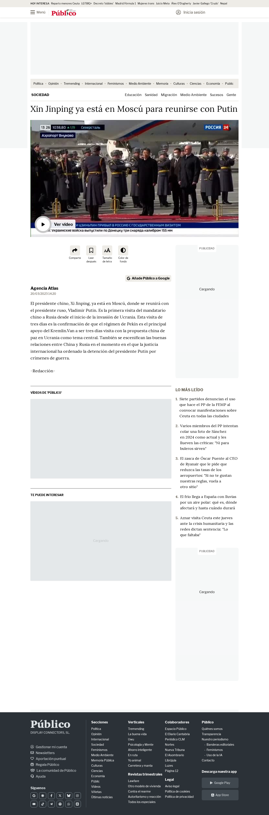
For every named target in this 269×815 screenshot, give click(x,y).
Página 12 (171, 771)
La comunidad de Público (56, 771)
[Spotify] (60, 804)
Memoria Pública (102, 760)
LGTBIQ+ (86, 3)
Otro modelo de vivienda (144, 786)
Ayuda (40, 776)
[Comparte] (75, 250)
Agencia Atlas (44, 288)
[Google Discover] (42, 795)
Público (50, 725)
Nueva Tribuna (175, 750)
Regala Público (47, 765)
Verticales (136, 722)
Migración (169, 95)
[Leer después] (91, 250)
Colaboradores (177, 722)
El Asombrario (174, 755)
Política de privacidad (179, 796)
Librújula (170, 760)
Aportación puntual (50, 759)
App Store (222, 795)
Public (229, 83)
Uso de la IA (214, 755)
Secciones (99, 722)
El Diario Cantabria (177, 734)
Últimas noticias (102, 797)
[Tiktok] (42, 804)
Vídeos (95, 786)
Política (38, 83)
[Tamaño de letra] (107, 250)
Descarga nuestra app (219, 772)
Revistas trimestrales (145, 774)
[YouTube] (33, 804)
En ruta (133, 755)
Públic (95, 781)
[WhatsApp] (68, 804)
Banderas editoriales (220, 744)
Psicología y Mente (140, 744)
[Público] (63, 12)
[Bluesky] (68, 795)
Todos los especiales (142, 802)
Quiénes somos (212, 729)
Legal (169, 780)
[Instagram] (77, 795)
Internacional (94, 83)
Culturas (179, 83)
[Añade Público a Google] (33, 795)
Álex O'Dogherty (181, 3)
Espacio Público (175, 729)
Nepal (223, 3)
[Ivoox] (77, 804)
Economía (213, 83)
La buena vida (137, 734)
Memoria (162, 83)
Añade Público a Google (151, 278)
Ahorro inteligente (140, 750)
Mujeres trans (146, 3)
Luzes (169, 765)
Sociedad (40, 95)
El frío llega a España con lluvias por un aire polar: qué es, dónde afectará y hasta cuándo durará (208, 502)
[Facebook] (51, 795)
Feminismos (116, 83)
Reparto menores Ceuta (65, 3)
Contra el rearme (139, 791)
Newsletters (45, 753)
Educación (133, 95)
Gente (231, 95)
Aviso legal (172, 786)
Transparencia (211, 734)
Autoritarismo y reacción (144, 796)
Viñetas (96, 792)
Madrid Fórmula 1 (125, 3)
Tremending (72, 83)
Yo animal (134, 760)
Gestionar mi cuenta (51, 747)
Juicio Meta (163, 3)
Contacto (208, 760)
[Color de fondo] (123, 250)
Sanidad (151, 95)
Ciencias (195, 83)
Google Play (222, 783)
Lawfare (133, 781)
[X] (60, 795)
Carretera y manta (140, 765)
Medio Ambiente (140, 83)
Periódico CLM (175, 739)
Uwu (131, 739)
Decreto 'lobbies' (104, 3)
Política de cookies (177, 791)
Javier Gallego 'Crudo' (206, 3)
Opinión (53, 83)
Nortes (169, 744)
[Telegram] (51, 804)
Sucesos (216, 95)
